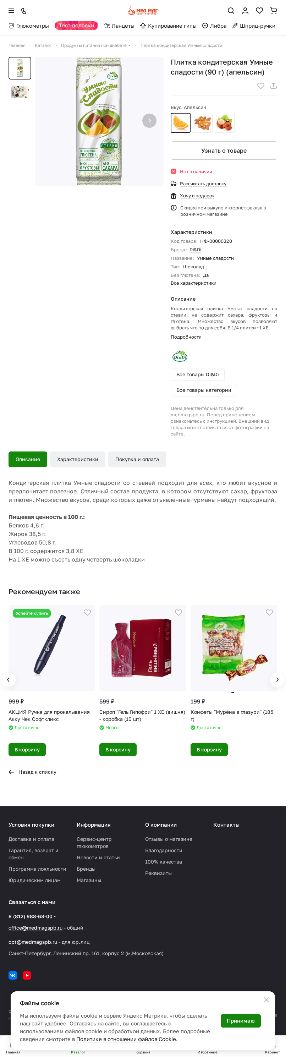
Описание (28, 459)
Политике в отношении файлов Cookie (126, 1039)
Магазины (89, 880)
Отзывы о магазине (168, 839)
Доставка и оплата (31, 839)
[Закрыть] (266, 1000)
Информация (94, 824)
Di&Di (195, 249)
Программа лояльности (37, 869)
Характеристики (77, 459)
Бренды (86, 869)
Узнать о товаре (224, 150)
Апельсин (181, 123)
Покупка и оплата (137, 459)
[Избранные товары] (259, 10)
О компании (161, 824)
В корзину (27, 749)
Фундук (225, 123)
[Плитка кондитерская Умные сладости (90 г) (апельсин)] (99, 121)
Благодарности (163, 850)
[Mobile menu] (11, 10)
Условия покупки (31, 824)
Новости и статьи (98, 857)
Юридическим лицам (35, 880)
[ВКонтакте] (13, 975)
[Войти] (245, 10)
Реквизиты (158, 873)
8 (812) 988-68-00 (31, 916)
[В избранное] (260, 85)
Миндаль (203, 123)
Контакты (226, 824)
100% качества (163, 862)
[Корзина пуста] (273, 10)
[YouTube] (27, 975)
